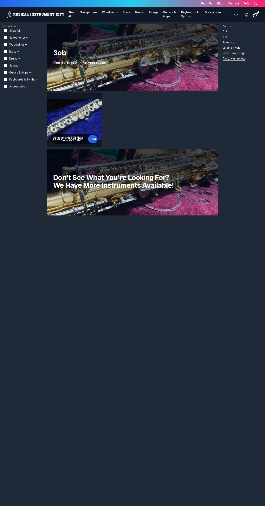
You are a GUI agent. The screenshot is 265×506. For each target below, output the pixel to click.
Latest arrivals (231, 47)
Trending (228, 42)
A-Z (225, 31)
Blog (220, 3)
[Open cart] (256, 14)
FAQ (246, 3)
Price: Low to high (234, 53)
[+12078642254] (255, 3)
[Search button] (236, 15)
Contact (233, 3)
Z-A (225, 36)
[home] (35, 14)
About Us (206, 3)
